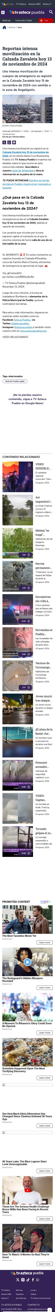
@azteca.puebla (23, 327)
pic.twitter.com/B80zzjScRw (18, 276)
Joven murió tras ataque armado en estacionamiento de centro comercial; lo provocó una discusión (44, 698)
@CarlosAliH (14, 273)
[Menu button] (3, 12)
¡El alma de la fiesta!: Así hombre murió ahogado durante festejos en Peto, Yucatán (44, 732)
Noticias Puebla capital (14, 381)
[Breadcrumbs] (5, 27)
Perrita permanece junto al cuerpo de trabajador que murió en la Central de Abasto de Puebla (43, 566)
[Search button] (51, 12)
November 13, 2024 (13, 286)
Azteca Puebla (22, 319)
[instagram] (23, 1280)
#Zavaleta (40, 258)
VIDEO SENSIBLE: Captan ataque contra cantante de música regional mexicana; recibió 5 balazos (44, 466)
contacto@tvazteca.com (38, 1309)
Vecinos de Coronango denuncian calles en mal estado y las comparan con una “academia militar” (43, 665)
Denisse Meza (19, 137)
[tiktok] (28, 1280)
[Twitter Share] (4, 142)
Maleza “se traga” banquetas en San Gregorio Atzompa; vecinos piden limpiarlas (44, 533)
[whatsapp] (37, 1280)
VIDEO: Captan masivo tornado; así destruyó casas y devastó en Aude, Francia (43, 798)
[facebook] (33, 1280)
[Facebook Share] (14, 142)
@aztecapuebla (20, 323)
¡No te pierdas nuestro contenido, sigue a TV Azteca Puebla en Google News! (27, 399)
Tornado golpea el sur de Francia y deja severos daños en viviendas (43, 831)
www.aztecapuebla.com (33, 330)
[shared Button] (9, 142)
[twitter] (18, 1280)
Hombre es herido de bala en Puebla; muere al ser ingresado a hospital (26, 184)
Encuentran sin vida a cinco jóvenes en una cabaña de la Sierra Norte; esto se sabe (44, 599)
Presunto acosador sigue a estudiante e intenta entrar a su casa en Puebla (43, 765)
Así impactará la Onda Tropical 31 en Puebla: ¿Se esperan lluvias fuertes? (43, 499)
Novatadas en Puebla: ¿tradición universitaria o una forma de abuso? (44, 632)
